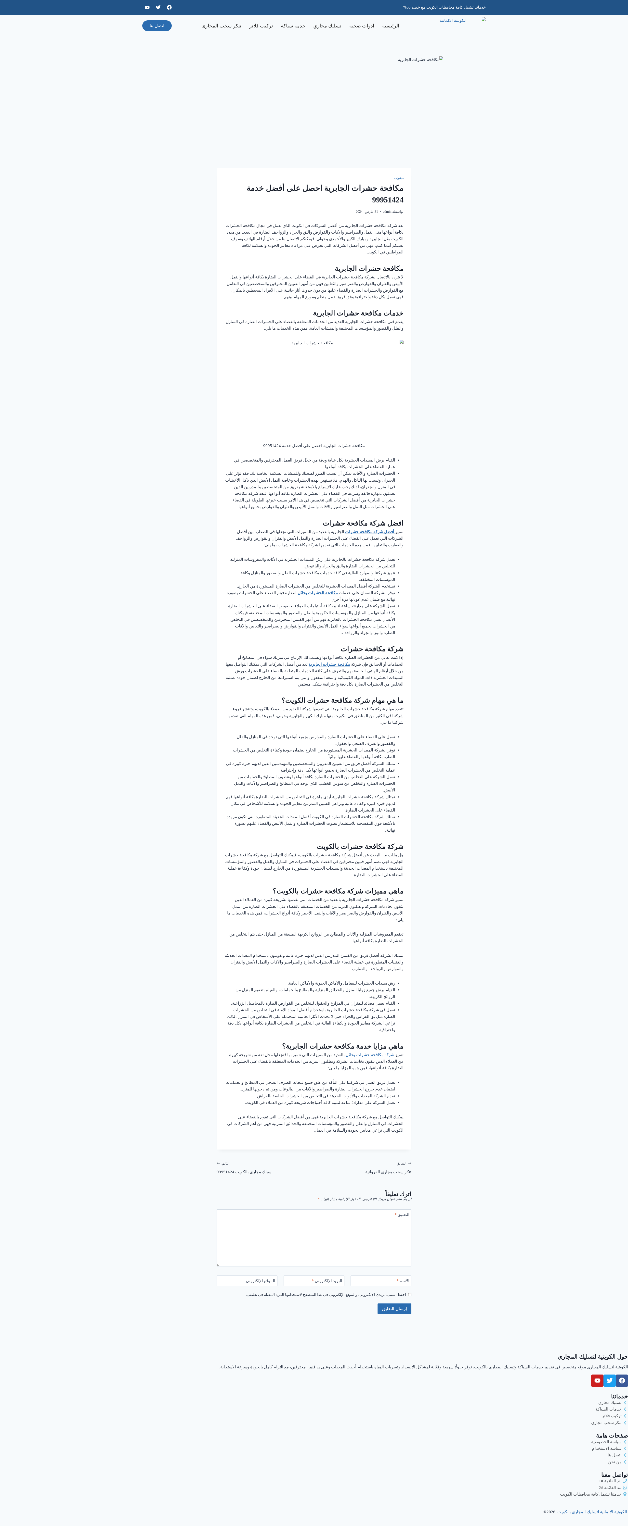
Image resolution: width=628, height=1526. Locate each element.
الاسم (402, 1280)
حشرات (399, 178)
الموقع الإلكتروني (260, 1280)
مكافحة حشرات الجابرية (329, 664)
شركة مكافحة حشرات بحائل (370, 1054)
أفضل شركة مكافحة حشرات (370, 531)
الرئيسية (390, 25)
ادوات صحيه (361, 25)
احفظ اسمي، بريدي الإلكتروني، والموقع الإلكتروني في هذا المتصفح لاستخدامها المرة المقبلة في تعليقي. (326, 1294)
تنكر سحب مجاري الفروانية (388, 1168)
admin (387, 211)
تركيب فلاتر (261, 25)
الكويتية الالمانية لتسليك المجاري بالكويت (592, 1512)
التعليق (401, 1214)
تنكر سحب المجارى (221, 25)
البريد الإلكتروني (327, 1280)
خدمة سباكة (293, 25)
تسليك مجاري (327, 25)
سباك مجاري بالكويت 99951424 (244, 1168)
